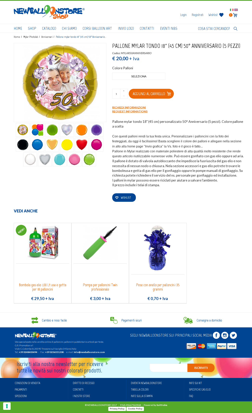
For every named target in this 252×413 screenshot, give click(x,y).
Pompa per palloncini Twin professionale (100, 287)
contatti (147, 28)
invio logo (126, 28)
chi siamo (69, 28)
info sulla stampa (142, 396)
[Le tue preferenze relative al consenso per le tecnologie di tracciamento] (7, 406)
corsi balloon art (97, 28)
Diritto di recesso (83, 383)
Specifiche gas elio (200, 389)
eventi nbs (168, 28)
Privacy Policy (117, 408)
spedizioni (21, 396)
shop (32, 28)
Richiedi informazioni (129, 107)
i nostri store (81, 396)
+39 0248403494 (28, 352)
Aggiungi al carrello (149, 93)
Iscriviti (201, 367)
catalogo (49, 28)
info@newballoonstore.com (89, 352)
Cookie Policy (135, 408)
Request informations (129, 111)
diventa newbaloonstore (146, 383)
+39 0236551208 (54, 352)
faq (191, 396)
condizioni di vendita (27, 383)
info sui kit (195, 383)
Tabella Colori (140, 389)
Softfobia (162, 405)
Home (18, 28)
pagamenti (21, 389)
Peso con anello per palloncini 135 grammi (158, 287)
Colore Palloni (122, 68)
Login (183, 15)
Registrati (197, 15)
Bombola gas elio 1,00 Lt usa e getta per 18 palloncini (42, 287)
